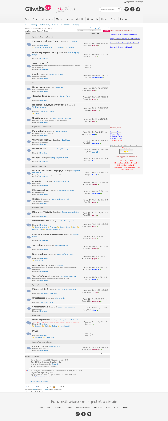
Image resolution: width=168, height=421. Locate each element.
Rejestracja (139, 2)
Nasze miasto (38, 87)
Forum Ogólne (39, 131)
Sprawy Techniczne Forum (42, 342)
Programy (53, 227)
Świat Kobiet (38, 298)
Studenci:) (37, 199)
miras (94, 202)
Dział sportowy (39, 254)
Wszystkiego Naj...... (42, 140)
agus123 (95, 152)
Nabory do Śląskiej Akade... (66, 254)
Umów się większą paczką (45, 52)
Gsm (74, 227)
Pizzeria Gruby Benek (56, 74)
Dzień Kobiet (66, 140)
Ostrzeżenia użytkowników (39, 381)
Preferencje (104, 354)
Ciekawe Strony (65, 227)
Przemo (47, 389)
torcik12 (95, 46)
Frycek (94, 175)
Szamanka (53, 293)
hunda (94, 99)
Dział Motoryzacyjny (42, 212)
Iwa (93, 90)
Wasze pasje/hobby (61, 245)
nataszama (96, 301)
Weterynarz (59, 87)
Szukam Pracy (50, 337)
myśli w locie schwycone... (68, 276)
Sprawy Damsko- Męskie (41, 285)
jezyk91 (94, 258)
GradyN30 (55, 364)
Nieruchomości (65, 326)
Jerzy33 (95, 292)
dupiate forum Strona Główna (36, 31)
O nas (35, 19)
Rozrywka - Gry (37, 229)
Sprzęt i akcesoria (41, 227)
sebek (94, 279)
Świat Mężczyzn (40, 307)
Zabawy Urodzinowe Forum (45, 41)
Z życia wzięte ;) (40, 289)
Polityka (36, 157)
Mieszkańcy (47, 19)
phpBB (35, 389)
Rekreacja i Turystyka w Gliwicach (49, 105)
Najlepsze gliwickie (75, 19)
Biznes (104, 19)
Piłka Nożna (39, 260)
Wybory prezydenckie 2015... (59, 158)
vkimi (94, 310)
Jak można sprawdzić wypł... (67, 289)
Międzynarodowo (40, 190)
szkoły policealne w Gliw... (61, 181)
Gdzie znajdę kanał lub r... (70, 212)
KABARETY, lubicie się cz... (61, 149)
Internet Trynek (65, 96)
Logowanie (130, 2)
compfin (95, 249)
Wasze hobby (38, 245)
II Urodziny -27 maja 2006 (43, 47)
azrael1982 (96, 193)
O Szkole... (37, 181)
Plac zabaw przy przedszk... (62, 118)
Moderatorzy (43, 45)
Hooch (94, 215)
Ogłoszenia (92, 19)
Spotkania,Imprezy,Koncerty (43, 37)
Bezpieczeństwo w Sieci (54, 229)
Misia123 (95, 110)
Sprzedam (38, 326)
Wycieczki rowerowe (39, 107)
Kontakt (124, 19)
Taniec (37, 113)
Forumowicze (40, 377)
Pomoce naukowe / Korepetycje (47, 170)
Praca (35, 331)
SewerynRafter (97, 77)
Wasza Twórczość (41, 276)
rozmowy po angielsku (66, 190)
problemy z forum (54, 346)
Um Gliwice (37, 118)
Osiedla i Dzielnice (41, 96)
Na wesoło (37, 149)
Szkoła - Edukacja (39, 166)
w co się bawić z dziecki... (66, 307)
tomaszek (95, 143)
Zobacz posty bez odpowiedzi (100, 28)
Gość (48, 377)
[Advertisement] (119, 88)
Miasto (59, 19)
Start (27, 19)
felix (93, 121)
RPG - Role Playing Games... (69, 221)
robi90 (94, 57)
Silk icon (40, 391)
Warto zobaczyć (40, 63)
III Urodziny (59, 47)
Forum (114, 19)
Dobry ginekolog (60, 298)
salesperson (96, 350)
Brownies (60, 265)
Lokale (35, 74)
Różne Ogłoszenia (41, 320)
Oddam (54, 326)
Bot (93, 134)
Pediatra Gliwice (61, 131)
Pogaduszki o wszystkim (41, 127)
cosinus (94, 185)
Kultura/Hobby (37, 207)
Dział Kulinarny (39, 265)
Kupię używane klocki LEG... (69, 320)
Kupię (47, 326)
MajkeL (52, 111)
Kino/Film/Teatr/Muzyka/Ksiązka (47, 234)
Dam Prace (38, 337)
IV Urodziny (73, 41)
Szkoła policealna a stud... (61, 199)
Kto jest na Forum (32, 356)
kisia (51, 302)
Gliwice (35, 83)
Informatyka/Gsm (40, 221)
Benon (94, 161)
